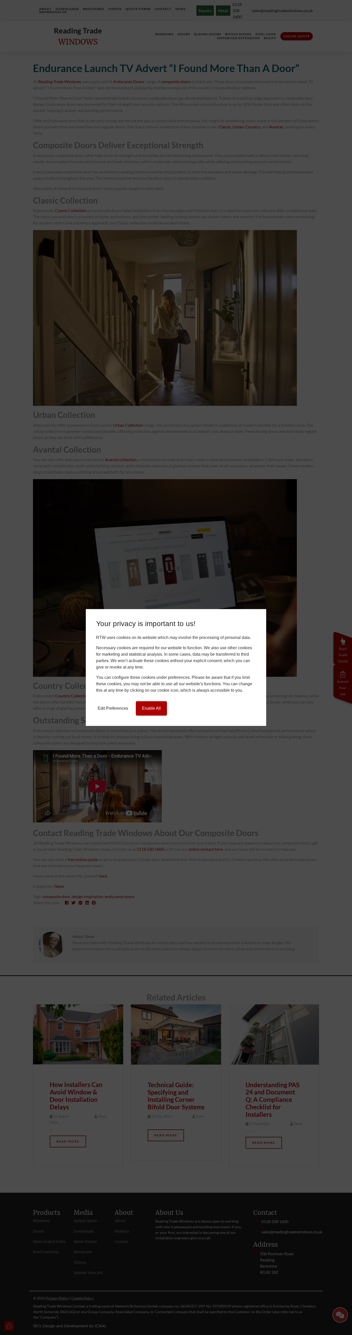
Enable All (151, 708)
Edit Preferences (113, 708)
